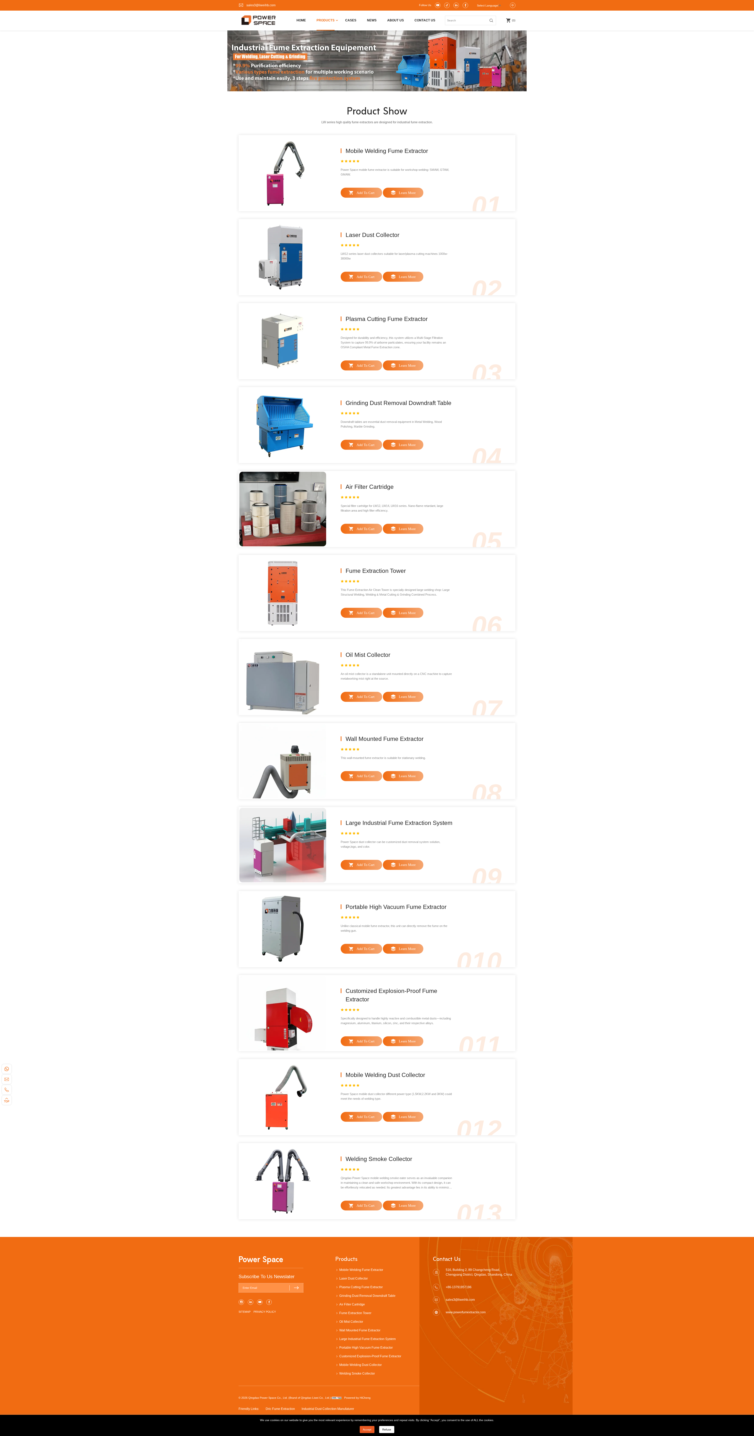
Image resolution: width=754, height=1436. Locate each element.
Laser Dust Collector (372, 235)
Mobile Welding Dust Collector (385, 1075)
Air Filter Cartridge (370, 487)
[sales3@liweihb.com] (6, 1079)
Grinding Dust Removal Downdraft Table (398, 403)
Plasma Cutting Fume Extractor (387, 319)
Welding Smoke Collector (379, 1159)
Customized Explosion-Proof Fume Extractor (370, 1356)
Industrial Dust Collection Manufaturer (328, 1408)
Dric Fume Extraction (280, 1408)
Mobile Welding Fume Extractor (387, 151)
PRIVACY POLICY (264, 1311)
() (513, 20)
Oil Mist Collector (368, 655)
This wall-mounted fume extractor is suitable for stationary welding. (383, 758)
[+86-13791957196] (6, 1089)
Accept (367, 1429)
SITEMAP (245, 1311)
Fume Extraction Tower (376, 571)
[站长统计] (336, 1397)
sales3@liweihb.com (260, 5)
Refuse (386, 1429)
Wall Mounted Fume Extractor (385, 739)
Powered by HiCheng (357, 1397)
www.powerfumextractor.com (466, 1312)
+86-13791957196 (458, 1287)
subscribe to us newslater (267, 1276)
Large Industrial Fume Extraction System (399, 823)
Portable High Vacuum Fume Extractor (396, 907)
